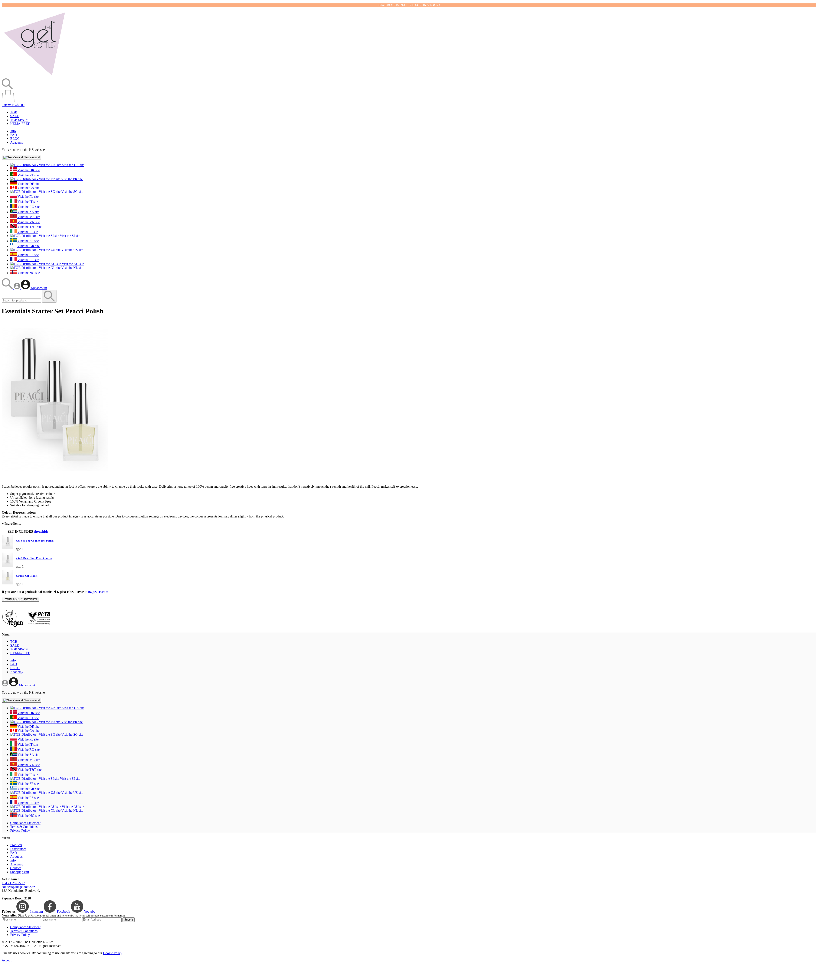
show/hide (41, 531)
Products (16, 845)
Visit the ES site (28, 255)
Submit (128, 919)
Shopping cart (19, 872)
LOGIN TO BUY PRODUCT (20, 599)
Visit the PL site (28, 196)
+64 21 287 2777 (13, 883)
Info (13, 131)
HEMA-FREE (20, 123)
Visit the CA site (28, 188)
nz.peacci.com (98, 592)
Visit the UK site (72, 165)
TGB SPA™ (19, 120)
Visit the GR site (28, 246)
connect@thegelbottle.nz (18, 887)
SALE (14, 116)
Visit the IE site (27, 232)
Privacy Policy (20, 830)
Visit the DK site (28, 170)
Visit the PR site (71, 179)
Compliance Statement (25, 823)
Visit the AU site (72, 264)
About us (16, 856)
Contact (15, 868)
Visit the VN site (28, 222)
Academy (16, 142)
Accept (6, 960)
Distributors (18, 849)
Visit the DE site (28, 184)
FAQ (13, 135)
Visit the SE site (28, 241)
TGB (13, 112)
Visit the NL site (71, 267)
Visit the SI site (69, 236)
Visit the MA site (28, 217)
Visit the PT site (28, 175)
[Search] (8, 288)
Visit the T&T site (29, 227)
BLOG (15, 138)
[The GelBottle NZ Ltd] (34, 76)
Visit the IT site (27, 201)
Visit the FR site (28, 260)
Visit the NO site (28, 273)
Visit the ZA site (28, 212)
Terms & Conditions (23, 827)
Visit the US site (71, 250)
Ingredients (11, 523)
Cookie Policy (112, 953)
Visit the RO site (28, 207)
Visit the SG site (71, 191)
